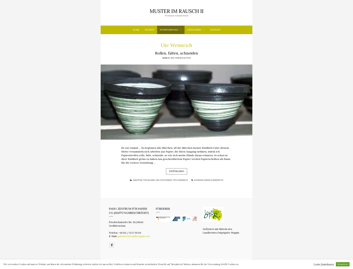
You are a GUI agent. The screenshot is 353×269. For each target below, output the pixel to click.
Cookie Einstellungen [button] (324, 264)
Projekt (149, 29)
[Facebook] (111, 245)
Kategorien (194, 29)
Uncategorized (164, 180)
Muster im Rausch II (177, 11)
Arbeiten (137, 180)
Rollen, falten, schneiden (176, 53)
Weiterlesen (176, 171)
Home (136, 29)
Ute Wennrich (180, 180)
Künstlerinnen (169, 29)
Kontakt (215, 29)
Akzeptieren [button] (343, 264)
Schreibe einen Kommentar (208, 180)
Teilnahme (149, 180)
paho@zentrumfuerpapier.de (133, 236)
